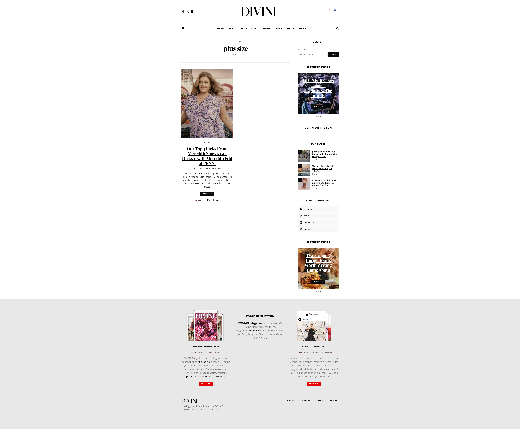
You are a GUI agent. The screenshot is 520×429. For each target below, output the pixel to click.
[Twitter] (188, 11)
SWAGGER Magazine (250, 323)
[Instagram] (192, 11)
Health (290, 28)
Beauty (233, 28)
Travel (255, 28)
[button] (316, 117)
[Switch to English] (329, 10)
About (290, 400)
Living (266, 28)
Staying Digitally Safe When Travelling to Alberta (323, 168)
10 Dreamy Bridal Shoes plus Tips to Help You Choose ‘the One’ (324, 183)
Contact (320, 400)
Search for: (302, 50)
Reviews (303, 28)
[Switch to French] (334, 10)
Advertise (305, 400)
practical (191, 376)
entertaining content (213, 376)
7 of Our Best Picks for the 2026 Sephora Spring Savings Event (324, 154)
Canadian (204, 361)
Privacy (334, 400)
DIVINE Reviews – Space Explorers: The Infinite (318, 87)
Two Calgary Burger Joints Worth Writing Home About (318, 262)
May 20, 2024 (199, 169)
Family (278, 28)
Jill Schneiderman (213, 169)
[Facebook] (183, 11)
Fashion (220, 28)
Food (244, 28)
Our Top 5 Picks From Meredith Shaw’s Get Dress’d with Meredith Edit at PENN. (207, 156)
